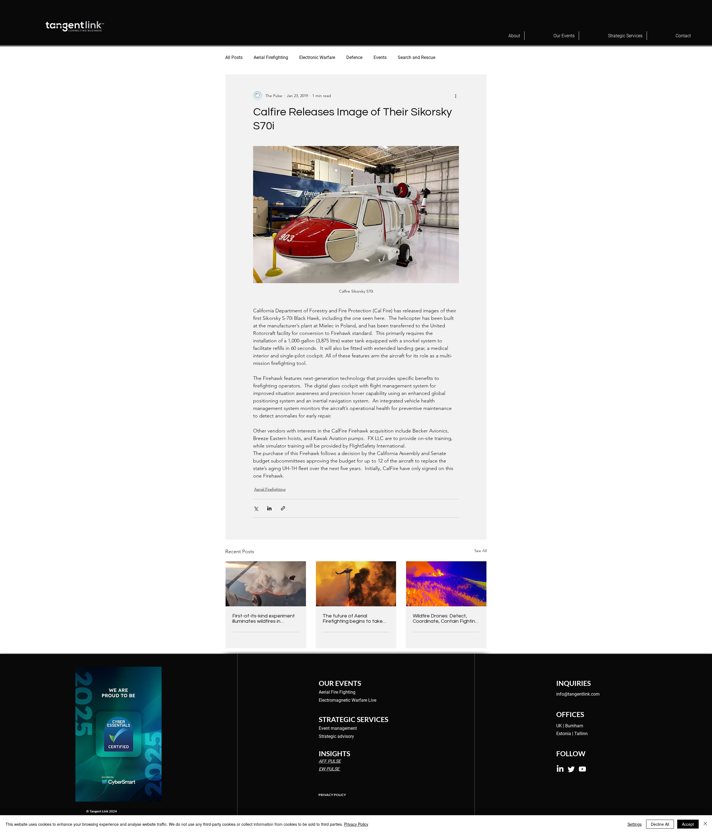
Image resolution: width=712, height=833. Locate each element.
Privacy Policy (356, 824)
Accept (688, 824)
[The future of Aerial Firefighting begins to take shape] (356, 583)
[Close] (705, 824)
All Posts (234, 57)
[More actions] (455, 95)
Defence (354, 57)
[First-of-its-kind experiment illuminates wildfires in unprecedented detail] (266, 583)
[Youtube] (582, 769)
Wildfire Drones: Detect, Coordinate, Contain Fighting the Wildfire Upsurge (445, 618)
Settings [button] (634, 824)
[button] (501, 35)
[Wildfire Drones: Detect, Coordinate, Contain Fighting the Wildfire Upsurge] (446, 583)
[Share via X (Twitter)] (255, 508)
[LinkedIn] (560, 769)
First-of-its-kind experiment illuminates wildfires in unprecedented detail (263, 618)
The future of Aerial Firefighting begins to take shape (353, 618)
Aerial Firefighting (271, 57)
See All (480, 550)
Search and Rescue (416, 57)
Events (380, 57)
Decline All (660, 824)
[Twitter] (571, 769)
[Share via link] (283, 508)
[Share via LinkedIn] (269, 508)
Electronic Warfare (317, 57)
